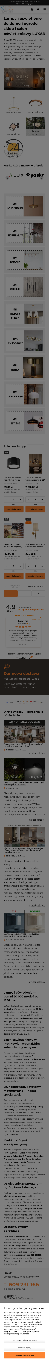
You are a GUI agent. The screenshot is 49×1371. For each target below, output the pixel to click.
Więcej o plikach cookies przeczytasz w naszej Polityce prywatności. (22, 1332)
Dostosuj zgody (24, 1348)
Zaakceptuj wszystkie (24, 1355)
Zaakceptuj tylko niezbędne (25, 1340)
